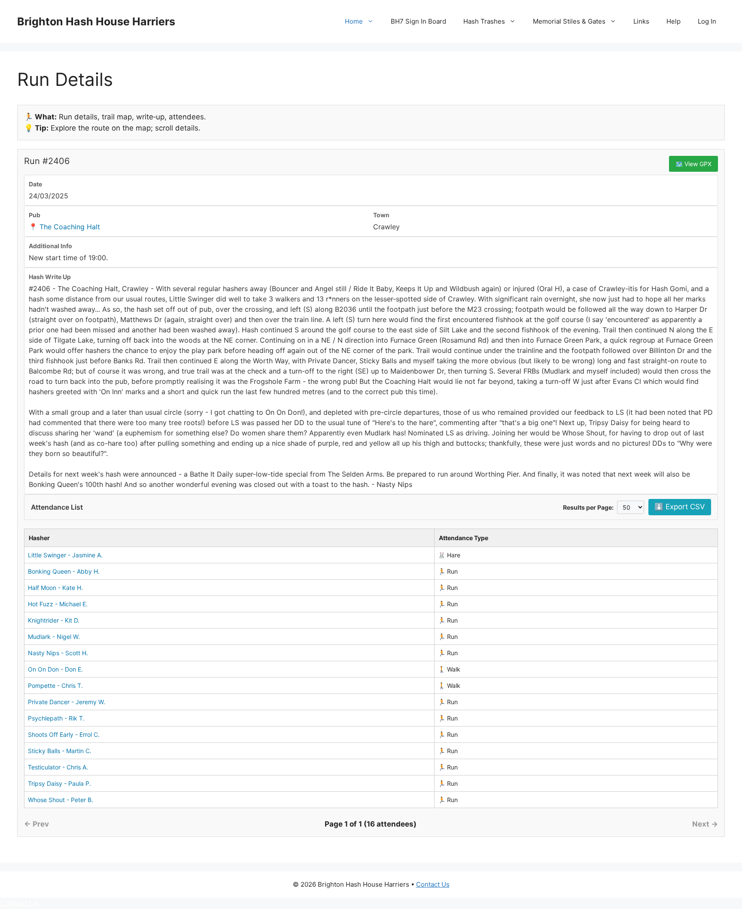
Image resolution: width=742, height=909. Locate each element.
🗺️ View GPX (693, 163)
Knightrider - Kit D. (53, 620)
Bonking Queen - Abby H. (64, 571)
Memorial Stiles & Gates (569, 21)
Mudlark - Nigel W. (54, 636)
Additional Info (50, 245)
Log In (707, 21)
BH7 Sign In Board (418, 21)
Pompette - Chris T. (55, 685)
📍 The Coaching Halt (64, 226)
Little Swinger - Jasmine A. (65, 555)
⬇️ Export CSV (679, 506)
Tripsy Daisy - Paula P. (59, 783)
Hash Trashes (484, 21)
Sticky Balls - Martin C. (59, 750)
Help (673, 21)
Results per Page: (588, 507)
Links (641, 21)
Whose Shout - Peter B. (60, 799)
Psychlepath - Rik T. (56, 718)
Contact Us (433, 884)
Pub (34, 215)
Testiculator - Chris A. (58, 767)
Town (381, 215)
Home (354, 21)
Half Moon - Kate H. (55, 587)
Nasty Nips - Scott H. (58, 653)
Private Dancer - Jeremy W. (66, 701)
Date (35, 184)
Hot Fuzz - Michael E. (58, 604)
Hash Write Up (50, 276)
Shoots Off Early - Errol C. (64, 734)
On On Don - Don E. (55, 669)
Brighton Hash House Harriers (96, 21)
